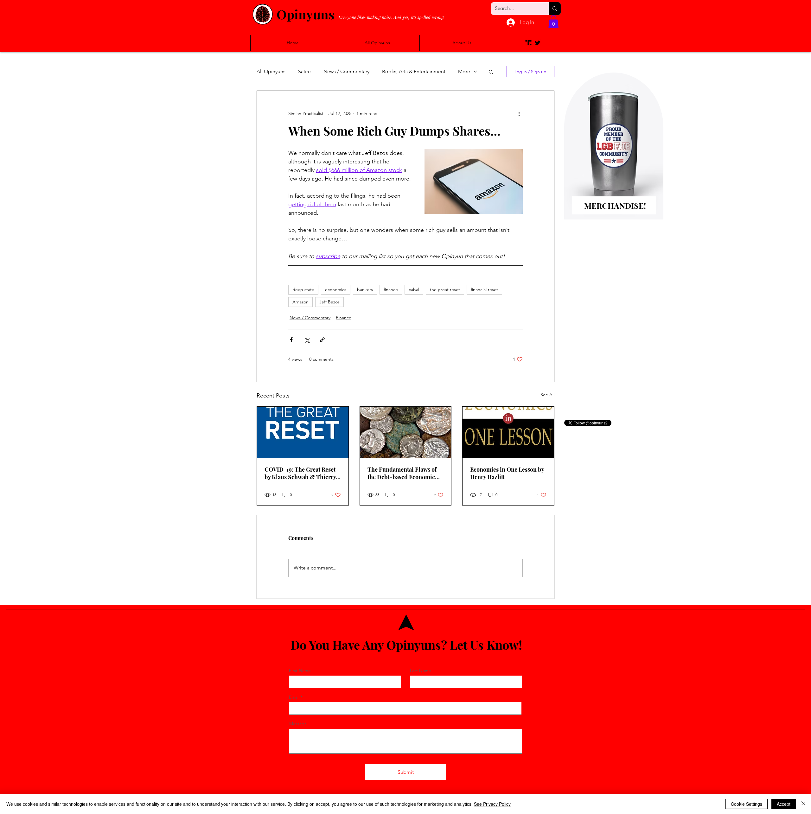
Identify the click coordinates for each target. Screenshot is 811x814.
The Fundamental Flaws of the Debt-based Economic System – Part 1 (402, 473)
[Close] (803, 804)
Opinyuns (305, 14)
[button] (553, 21)
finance (391, 289)
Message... (300, 724)
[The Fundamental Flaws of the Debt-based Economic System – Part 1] (405, 432)
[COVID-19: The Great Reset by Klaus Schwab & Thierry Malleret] (302, 432)
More (464, 71)
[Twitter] (537, 42)
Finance (343, 318)
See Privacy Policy (492, 804)
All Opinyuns (271, 71)
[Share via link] (322, 340)
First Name (300, 670)
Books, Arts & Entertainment (413, 71)
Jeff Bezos (329, 302)
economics (335, 289)
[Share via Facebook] (291, 340)
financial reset (484, 289)
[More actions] (519, 114)
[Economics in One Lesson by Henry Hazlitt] (508, 432)
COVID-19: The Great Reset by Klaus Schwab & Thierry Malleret (300, 473)
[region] (614, 156)
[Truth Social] (528, 42)
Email (294, 697)
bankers (365, 289)
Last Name (420, 670)
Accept (783, 804)
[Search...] (555, 8)
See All (547, 394)
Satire (304, 71)
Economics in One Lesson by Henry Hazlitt (507, 473)
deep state (303, 289)
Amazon (300, 302)
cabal (414, 289)
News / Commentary (346, 71)
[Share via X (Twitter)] (307, 340)
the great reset (445, 289)
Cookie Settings (746, 804)
